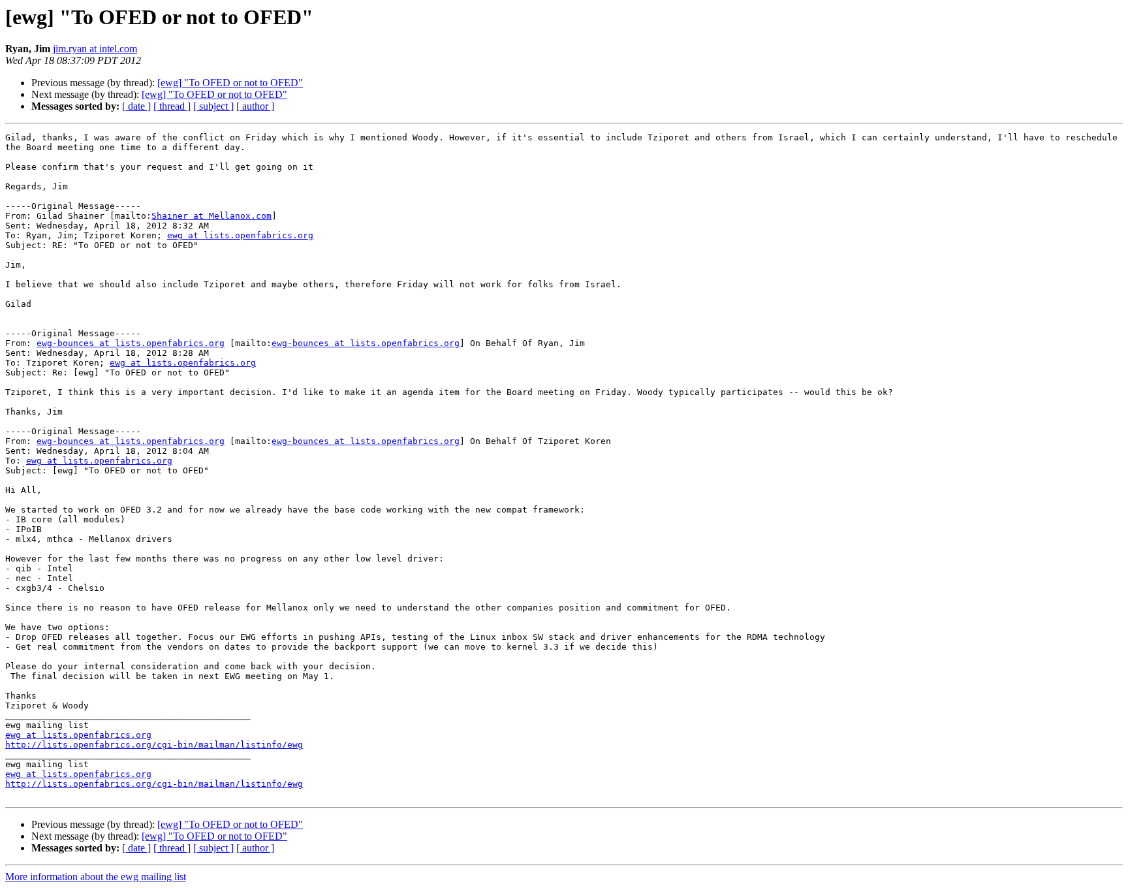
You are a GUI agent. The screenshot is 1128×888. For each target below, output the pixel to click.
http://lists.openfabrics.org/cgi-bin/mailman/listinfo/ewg (154, 745)
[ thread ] (172, 106)
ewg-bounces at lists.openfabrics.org (131, 343)
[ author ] (255, 106)
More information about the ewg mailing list (95, 876)
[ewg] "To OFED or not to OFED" (230, 82)
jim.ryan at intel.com (95, 48)
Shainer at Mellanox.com (211, 216)
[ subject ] (213, 106)
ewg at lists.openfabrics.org (240, 235)
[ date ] (136, 106)
